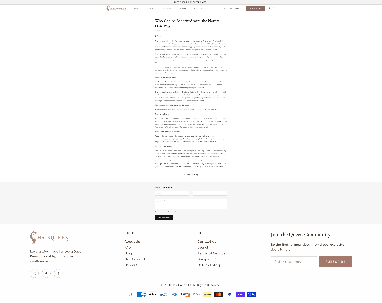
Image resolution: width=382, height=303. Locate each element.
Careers (131, 265)
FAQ (128, 247)
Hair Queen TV (136, 259)
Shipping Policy (211, 259)
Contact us (207, 241)
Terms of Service (212, 253)
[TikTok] (46, 273)
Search (203, 247)
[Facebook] (58, 273)
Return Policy (209, 265)
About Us (132, 241)
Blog (128, 253)
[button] (137, 9)
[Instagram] (34, 273)
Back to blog (192, 175)
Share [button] (159, 36)
